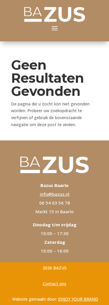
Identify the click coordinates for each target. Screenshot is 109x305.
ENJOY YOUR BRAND (78, 299)
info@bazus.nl (54, 194)
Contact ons (54, 283)
